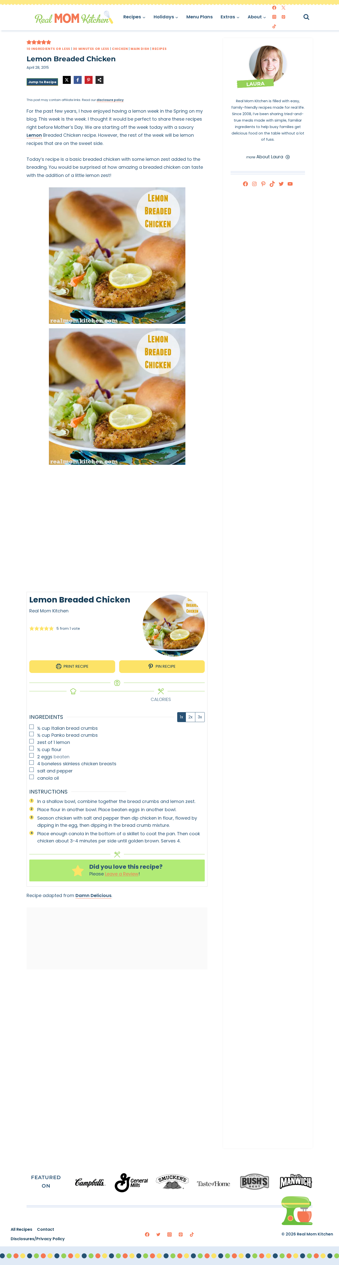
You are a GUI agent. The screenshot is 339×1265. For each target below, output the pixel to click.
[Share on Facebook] (78, 80)
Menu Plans (199, 17)
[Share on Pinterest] (89, 80)
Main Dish (140, 49)
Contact (45, 1229)
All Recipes (21, 1229)
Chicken (120, 49)
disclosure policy (110, 100)
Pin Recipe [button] (165, 666)
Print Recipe (75, 666)
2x (190, 717)
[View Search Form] (310, 17)
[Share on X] (67, 80)
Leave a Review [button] (121, 874)
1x (181, 717)
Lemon (34, 135)
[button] (29, 42)
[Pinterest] (283, 17)
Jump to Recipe (42, 82)
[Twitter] (283, 8)
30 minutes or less (91, 49)
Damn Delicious (93, 895)
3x (200, 717)
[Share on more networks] (99, 80)
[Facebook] (274, 8)
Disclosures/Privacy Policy (38, 1239)
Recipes (159, 49)
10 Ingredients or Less (48, 49)
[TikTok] (274, 26)
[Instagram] (274, 17)
